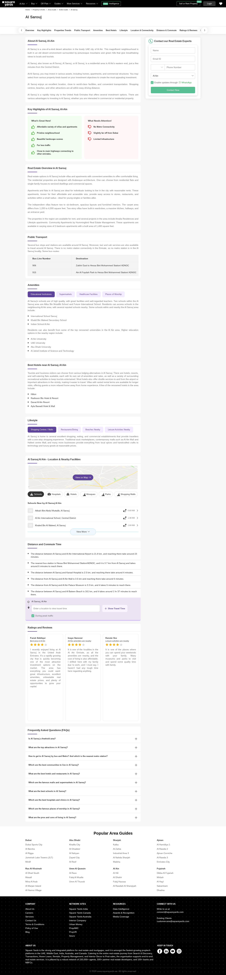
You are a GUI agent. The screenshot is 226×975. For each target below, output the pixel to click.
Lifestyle (124, 30)
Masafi (28, 877)
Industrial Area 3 (121, 853)
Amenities (98, 30)
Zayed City (74, 857)
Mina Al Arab (31, 881)
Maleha (116, 862)
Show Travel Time (116, 608)
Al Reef (72, 862)
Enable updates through (173, 82)
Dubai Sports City (33, 844)
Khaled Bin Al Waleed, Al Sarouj (50, 525)
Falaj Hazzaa (119, 881)
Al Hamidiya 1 (163, 844)
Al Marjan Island (33, 886)
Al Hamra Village (33, 890)
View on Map (82, 477)
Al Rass (73, 873)
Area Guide (52, 10)
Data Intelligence (121, 909)
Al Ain (22, 4)
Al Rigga (29, 853)
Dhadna (161, 890)
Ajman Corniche (164, 853)
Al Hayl (160, 881)
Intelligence (111, 3)
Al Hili (115, 873)
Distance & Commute (166, 30)
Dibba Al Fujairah (165, 873)
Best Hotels (111, 30)
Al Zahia (117, 849)
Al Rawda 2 (162, 849)
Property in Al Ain (39, 10)
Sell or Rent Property (189, 3)
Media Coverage (121, 916)
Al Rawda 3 (162, 857)
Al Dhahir (117, 877)
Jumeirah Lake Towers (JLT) (39, 857)
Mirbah (160, 877)
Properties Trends (62, 30)
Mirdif (28, 862)
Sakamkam (162, 886)
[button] (173, 76)
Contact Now (173, 90)
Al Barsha (30, 849)
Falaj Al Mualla (76, 877)
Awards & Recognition (123, 913)
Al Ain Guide (63, 10)
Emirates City (163, 862)
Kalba (116, 844)
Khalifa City (74, 844)
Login (209, 3)
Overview (29, 30)
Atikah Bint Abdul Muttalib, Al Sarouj (52, 510)
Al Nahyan (74, 853)
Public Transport (82, 30)
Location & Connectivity (142, 30)
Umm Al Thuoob (77, 881)
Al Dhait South (32, 873)
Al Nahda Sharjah (121, 857)
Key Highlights (44, 30)
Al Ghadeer (74, 849)
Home (27, 10)
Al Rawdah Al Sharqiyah (124, 886)
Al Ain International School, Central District (55, 518)
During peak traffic (44, 615)
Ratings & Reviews (188, 30)
